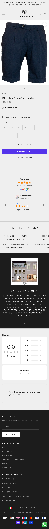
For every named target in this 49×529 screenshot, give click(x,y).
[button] (34, 340)
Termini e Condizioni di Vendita (13, 459)
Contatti (5, 463)
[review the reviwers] (13, 203)
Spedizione (6, 467)
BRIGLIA (6, 94)
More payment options (24, 157)
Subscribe (11, 434)
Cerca (4, 447)
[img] (11, 352)
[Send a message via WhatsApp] (44, 524)
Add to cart (24, 144)
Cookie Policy (7, 455)
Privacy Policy (7, 451)
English (33, 508)
